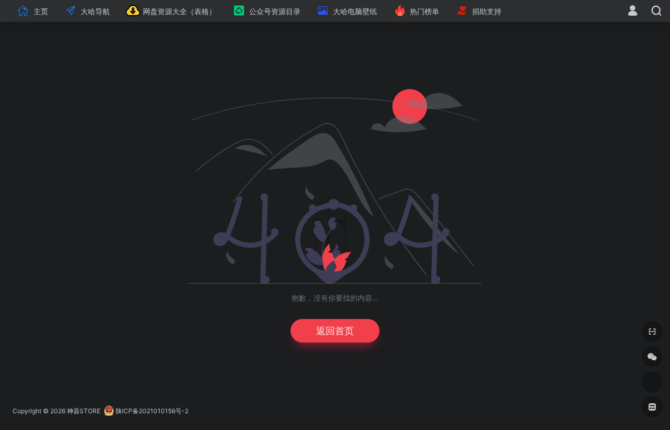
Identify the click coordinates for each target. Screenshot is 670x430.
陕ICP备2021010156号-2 (152, 411)
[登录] (632, 12)
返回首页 (335, 330)
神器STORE (83, 411)
